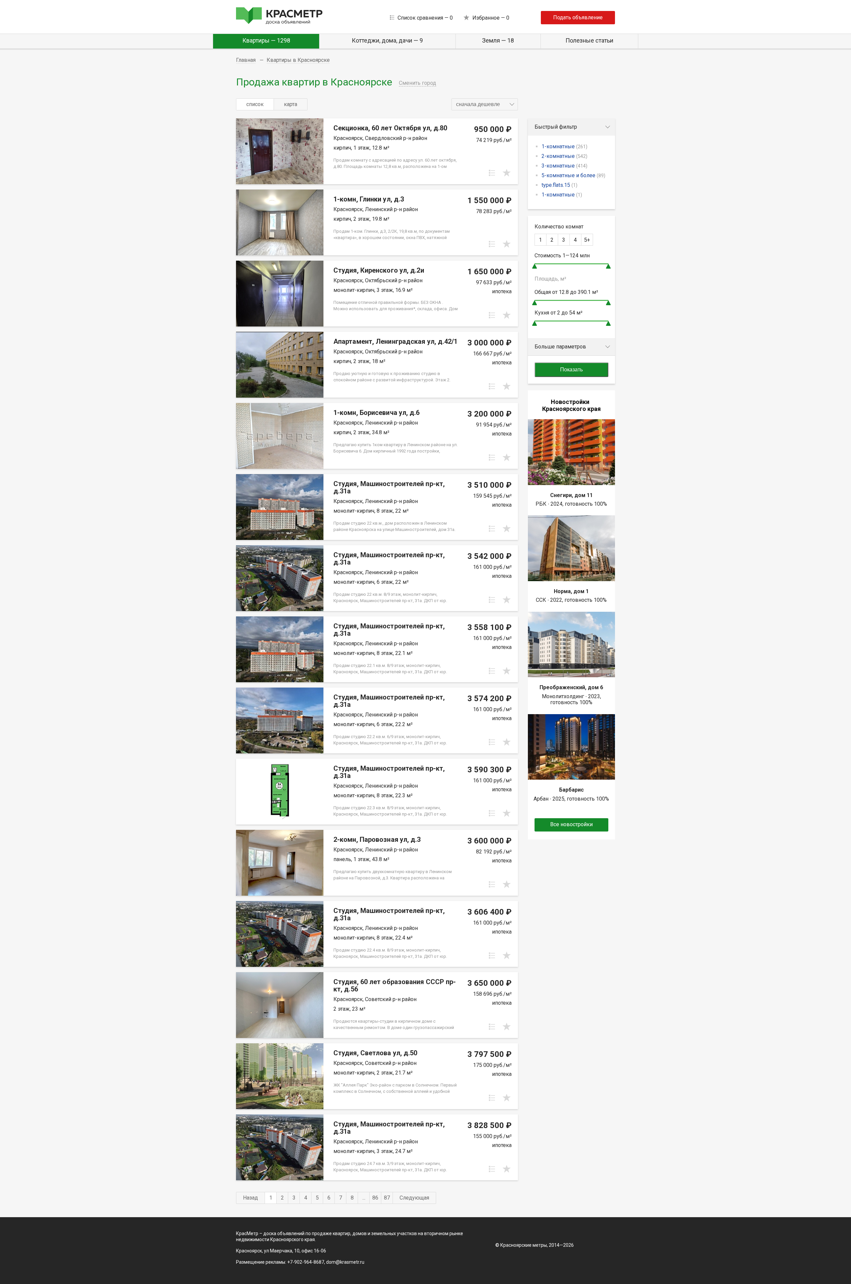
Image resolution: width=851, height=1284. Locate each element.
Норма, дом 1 (571, 591)
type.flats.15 (559, 185)
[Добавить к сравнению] (492, 173)
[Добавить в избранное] (506, 173)
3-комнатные (564, 166)
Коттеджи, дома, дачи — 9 (387, 40)
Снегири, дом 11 (571, 495)
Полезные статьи (589, 40)
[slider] (534, 266)
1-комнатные (564, 146)
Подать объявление (578, 17)
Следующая (414, 1198)
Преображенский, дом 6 (571, 687)
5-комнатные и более (573, 175)
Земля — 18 (498, 40)
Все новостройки (571, 824)
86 (375, 1198)
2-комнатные (564, 156)
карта (290, 104)
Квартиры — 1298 (266, 40)
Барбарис (571, 790)
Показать (571, 369)
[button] (484, 104)
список (255, 104)
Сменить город (417, 83)
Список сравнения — (425, 18)
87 (387, 1198)
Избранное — (490, 18)
